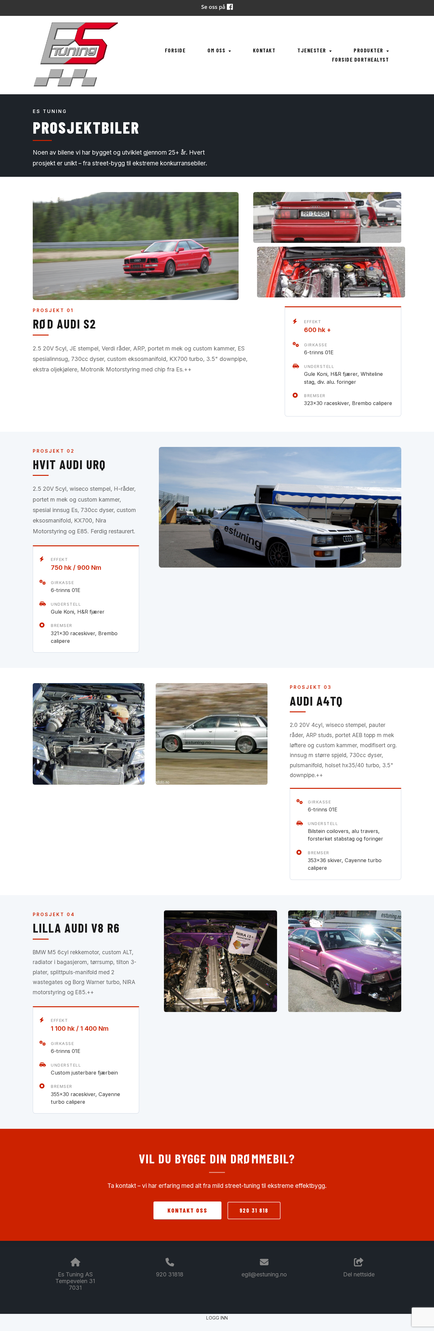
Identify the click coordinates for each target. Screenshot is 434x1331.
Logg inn (217, 1318)
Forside (175, 50)
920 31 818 (254, 1210)
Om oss (217, 50)
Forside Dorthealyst (360, 59)
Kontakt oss (187, 1210)
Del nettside (359, 1274)
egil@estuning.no (264, 1274)
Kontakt (264, 50)
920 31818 (169, 1274)
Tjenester (312, 50)
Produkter (369, 50)
